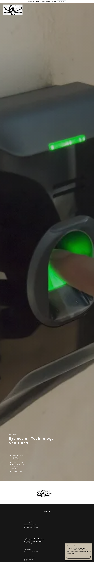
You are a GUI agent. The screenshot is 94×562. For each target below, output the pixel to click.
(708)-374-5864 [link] (13, 434)
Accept (78, 557)
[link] (13, 5)
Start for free (61, 1)
